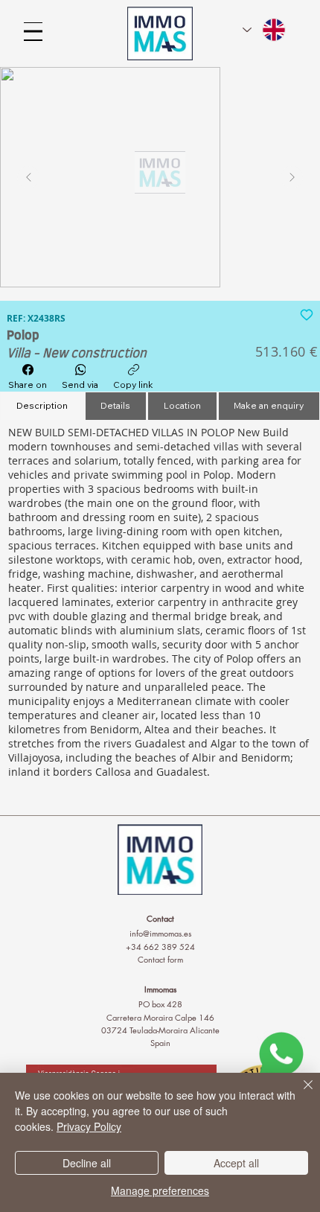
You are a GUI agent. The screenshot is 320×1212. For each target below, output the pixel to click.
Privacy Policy (89, 1126)
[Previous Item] (28, 177)
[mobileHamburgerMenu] (33, 31)
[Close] (299, 1093)
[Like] (306, 314)
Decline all (87, 1162)
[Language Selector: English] (265, 29)
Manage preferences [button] (160, 1190)
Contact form (160, 959)
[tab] (42, 406)
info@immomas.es (160, 933)
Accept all (236, 1162)
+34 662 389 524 (160, 946)
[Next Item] (292, 177)
